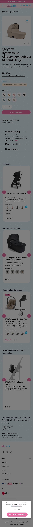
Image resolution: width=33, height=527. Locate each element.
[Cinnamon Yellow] (9, 94)
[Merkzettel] (24, 5)
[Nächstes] (28, 43)
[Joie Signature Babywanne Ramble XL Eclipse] (16, 243)
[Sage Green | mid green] (12, 333)
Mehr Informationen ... (16, 506)
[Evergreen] (17, 272)
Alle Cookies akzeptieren (17, 514)
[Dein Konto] (27, 5)
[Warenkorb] (30, 5)
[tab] (16, 137)
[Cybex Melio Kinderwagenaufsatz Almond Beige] (16, 31)
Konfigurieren (17, 509)
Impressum (7, 522)
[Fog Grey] (19, 94)
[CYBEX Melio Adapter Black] (16, 368)
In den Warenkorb (16, 112)
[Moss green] (9, 99)
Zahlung (22, 522)
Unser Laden (5, 466)
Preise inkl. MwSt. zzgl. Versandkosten (13, 76)
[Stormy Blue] (4, 99)
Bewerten (4, 81)
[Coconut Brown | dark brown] (7, 333)
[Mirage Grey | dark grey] (17, 333)
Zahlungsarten (6, 479)
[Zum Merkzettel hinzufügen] (27, 20)
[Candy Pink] (14, 94)
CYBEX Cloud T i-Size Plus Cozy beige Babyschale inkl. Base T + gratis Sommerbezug (16, 320)
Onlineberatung (6, 474)
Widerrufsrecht (14, 524)
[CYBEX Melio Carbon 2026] (16, 179)
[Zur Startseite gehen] (11, 5)
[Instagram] (11, 452)
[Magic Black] (24, 94)
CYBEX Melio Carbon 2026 (16, 193)
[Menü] (2, 5)
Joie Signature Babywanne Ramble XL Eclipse (16, 259)
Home (3, 458)
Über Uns (4, 462)
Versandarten (5, 488)
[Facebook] (3, 452)
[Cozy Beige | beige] (22, 333)
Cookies (21, 524)
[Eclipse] (12, 272)
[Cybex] (8, 49)
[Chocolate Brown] (4, 94)
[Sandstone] (22, 272)
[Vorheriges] (24, 43)
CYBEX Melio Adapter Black (14, 383)
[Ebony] (7, 272)
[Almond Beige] (14, 99)
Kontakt (4, 470)
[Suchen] (21, 5)
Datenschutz (14, 522)
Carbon (8, 213)
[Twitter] (7, 452)
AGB (27, 522)
